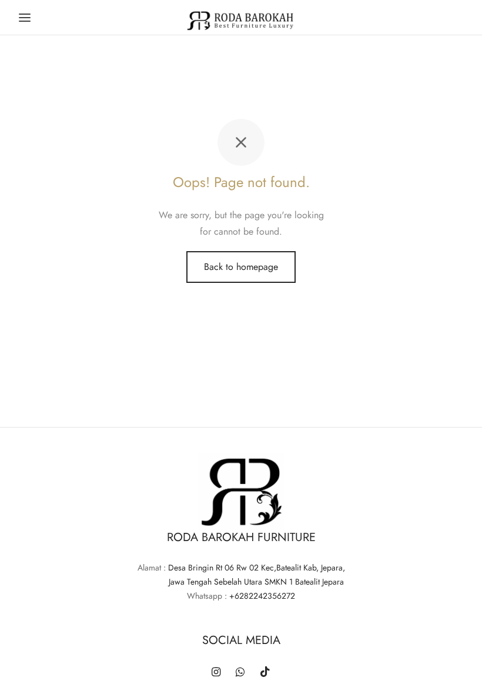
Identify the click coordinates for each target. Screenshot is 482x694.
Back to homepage (241, 266)
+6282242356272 (262, 596)
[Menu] (25, 17)
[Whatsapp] (240, 672)
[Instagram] (216, 672)
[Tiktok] (265, 672)
